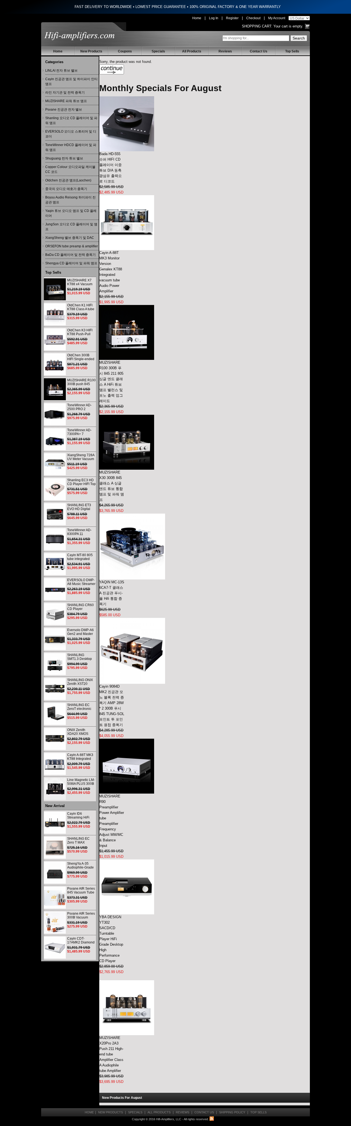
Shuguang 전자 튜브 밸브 (64, 158)
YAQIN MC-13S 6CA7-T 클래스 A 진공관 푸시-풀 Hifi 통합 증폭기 (111, 593)
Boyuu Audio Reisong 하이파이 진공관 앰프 (70, 199)
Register (232, 18)
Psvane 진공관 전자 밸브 (63, 109)
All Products (191, 51)
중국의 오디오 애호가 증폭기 (66, 189)
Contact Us (258, 51)
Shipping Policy (232, 1112)
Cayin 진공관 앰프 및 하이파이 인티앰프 (71, 81)
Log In (213, 18)
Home (196, 18)
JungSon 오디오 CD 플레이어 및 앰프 (71, 226)
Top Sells (292, 51)
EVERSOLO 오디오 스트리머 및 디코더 (70, 134)
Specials (158, 51)
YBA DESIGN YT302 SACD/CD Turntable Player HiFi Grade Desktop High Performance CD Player (111, 939)
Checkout (253, 18)
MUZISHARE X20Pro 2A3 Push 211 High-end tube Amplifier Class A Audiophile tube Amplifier (111, 1054)
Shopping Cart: (257, 26)
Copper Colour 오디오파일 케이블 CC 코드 (70, 169)
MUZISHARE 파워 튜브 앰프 (66, 101)
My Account (276, 18)
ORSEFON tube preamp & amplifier (71, 246)
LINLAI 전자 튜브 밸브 (61, 70)
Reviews (225, 51)
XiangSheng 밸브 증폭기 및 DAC (69, 238)
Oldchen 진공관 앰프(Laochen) (68, 180)
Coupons (125, 51)
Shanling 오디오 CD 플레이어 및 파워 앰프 (71, 120)
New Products (91, 51)
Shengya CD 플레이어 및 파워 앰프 (71, 263)
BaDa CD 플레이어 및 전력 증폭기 (70, 255)
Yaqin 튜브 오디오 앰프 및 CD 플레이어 (71, 213)
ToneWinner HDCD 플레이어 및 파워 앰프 (70, 147)
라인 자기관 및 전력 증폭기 (65, 92)
